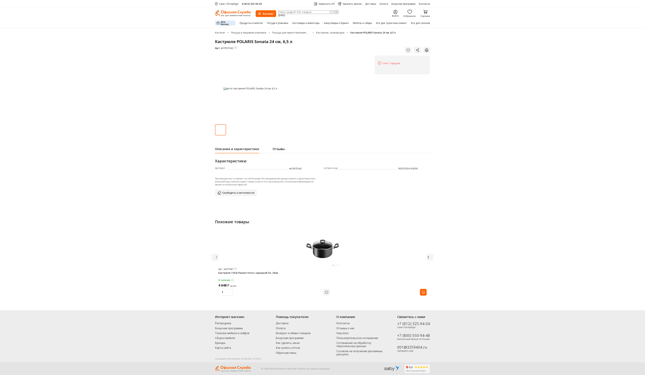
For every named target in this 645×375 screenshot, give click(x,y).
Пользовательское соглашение (357, 338)
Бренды (220, 343)
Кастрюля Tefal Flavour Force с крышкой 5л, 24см (248, 272)
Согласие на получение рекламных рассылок (359, 352)
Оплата (383, 4)
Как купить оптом (288, 348)
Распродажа (223, 323)
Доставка (370, 4)
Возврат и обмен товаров (293, 333)
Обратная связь (286, 353)
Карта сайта (223, 348)
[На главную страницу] (233, 15)
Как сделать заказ (288, 343)
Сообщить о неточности (238, 192)
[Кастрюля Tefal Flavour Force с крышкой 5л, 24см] (322, 249)
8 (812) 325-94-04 (252, 3)
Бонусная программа (403, 4)
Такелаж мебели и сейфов (232, 333)
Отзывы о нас (345, 328)
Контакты (424, 4)
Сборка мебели (225, 338)
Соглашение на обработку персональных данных (353, 344)
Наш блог (342, 333)
